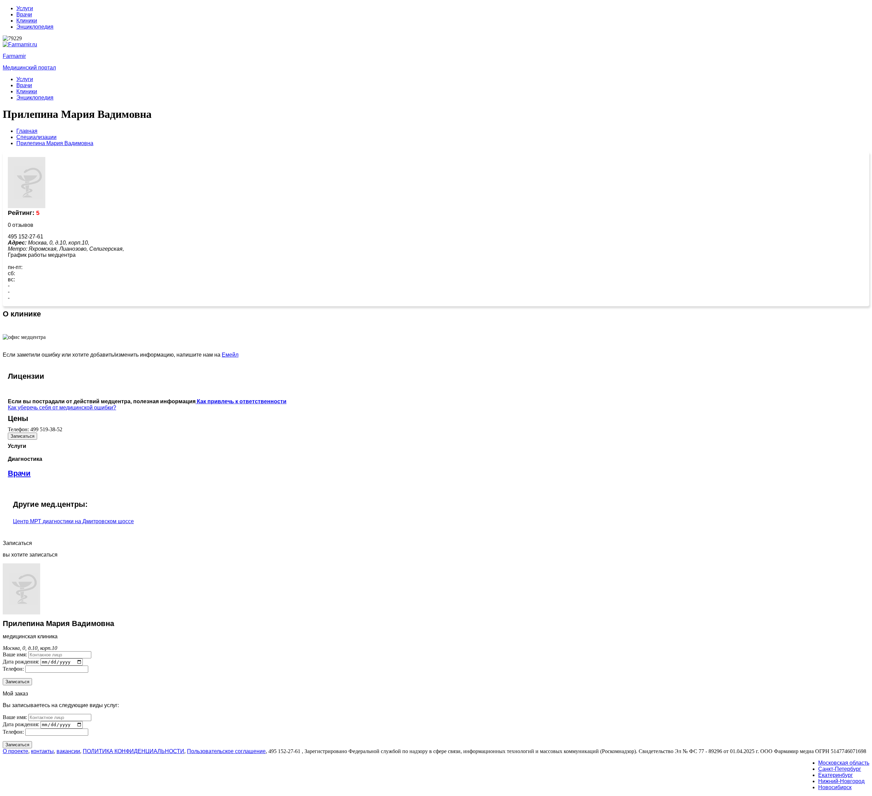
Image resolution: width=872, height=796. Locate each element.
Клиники (26, 21)
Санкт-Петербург (839, 769)
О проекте (15, 751)
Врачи (24, 14)
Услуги (24, 8)
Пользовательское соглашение (226, 751)
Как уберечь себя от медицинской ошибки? (62, 407)
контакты (42, 751)
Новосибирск (835, 787)
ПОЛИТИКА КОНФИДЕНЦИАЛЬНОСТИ (133, 751)
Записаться (22, 436)
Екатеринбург (835, 775)
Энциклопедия (34, 27)
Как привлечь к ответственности (241, 401)
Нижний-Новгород (841, 781)
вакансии (68, 751)
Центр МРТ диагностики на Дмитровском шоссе (73, 521)
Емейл (230, 355)
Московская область (843, 763)
